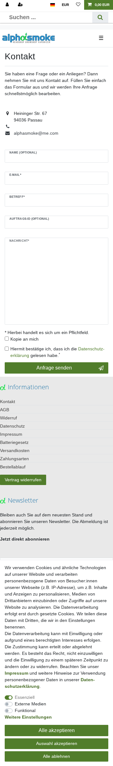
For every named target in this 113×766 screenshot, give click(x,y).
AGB (4, 409)
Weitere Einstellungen (28, 717)
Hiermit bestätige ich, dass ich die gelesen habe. (57, 352)
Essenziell (25, 697)
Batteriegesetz (14, 442)
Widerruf (8, 417)
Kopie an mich (24, 339)
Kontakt (7, 401)
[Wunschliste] (78, 5)
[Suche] (100, 17)
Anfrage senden (54, 367)
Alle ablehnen (56, 756)
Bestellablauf (12, 466)
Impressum (11, 434)
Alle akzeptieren (57, 730)
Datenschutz (12, 426)
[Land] (52, 5)
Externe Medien (30, 703)
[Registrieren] (21, 5)
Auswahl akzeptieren (56, 743)
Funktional (25, 710)
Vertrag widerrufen (23, 479)
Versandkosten (15, 450)
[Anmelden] (7, 5)
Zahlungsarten (14, 458)
